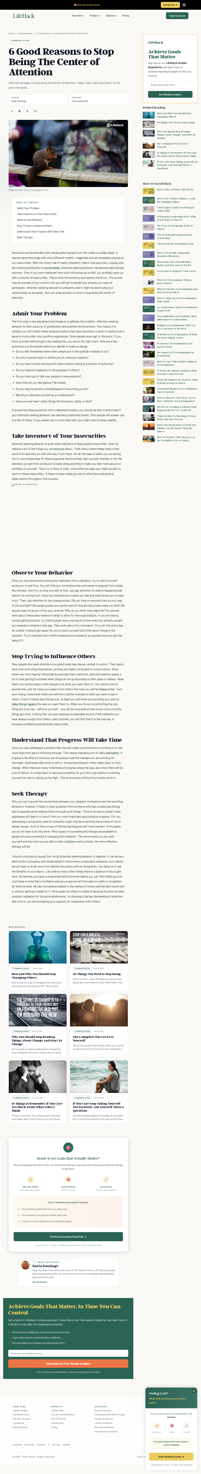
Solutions (110, 15)
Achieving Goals (20, 1427)
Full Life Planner (58, 1418)
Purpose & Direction (104, 1418)
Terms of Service (145, 1456)
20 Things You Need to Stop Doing (97, 974)
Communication (25, 33)
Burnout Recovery (103, 1410)
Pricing (125, 15)
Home (11, 33)
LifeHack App (57, 1410)
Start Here (77, 15)
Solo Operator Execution (106, 1431)
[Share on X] (27, 111)
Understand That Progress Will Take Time (41, 231)
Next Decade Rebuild (104, 1427)
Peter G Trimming (32, 190)
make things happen (24, 704)
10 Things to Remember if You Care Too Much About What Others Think (37, 1107)
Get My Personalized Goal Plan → (68, 1236)
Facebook (17, 1444)
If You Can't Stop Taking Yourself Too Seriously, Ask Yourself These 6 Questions (98, 1107)
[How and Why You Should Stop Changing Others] (38, 947)
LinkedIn (66, 1444)
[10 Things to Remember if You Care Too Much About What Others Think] (38, 1076)
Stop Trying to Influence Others (34, 225)
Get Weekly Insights (170, 94)
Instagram (29, 1444)
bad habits (112, 753)
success (61, 370)
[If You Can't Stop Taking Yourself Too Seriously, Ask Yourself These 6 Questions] (99, 1076)
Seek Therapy (25, 237)
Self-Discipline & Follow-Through (110, 1414)
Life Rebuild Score (21, 1414)
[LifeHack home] (24, 16)
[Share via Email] (35, 111)
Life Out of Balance (103, 1423)
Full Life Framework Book (63, 1414)
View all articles (39, 1282)
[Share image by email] (119, 489)
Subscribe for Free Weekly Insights (68, 1363)
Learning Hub (57, 1423)
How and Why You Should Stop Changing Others (34, 975)
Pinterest (41, 1444)
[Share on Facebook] (12, 111)
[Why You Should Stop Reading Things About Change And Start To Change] (38, 1010)
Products (94, 15)
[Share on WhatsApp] (114, 489)
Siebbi (12, 190)
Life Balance (18, 1423)
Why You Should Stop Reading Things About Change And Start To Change (37, 1040)
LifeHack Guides (20, 1410)
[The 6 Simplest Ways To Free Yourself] (99, 1010)
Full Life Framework (22, 1418)
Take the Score (177, 15)
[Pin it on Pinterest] (19, 111)
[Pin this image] (103, 489)
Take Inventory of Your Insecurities (37, 213)
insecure (59, 449)
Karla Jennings (19, 101)
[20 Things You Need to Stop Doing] (99, 947)
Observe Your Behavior (30, 219)
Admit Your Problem (28, 208)
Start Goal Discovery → (171, 1456)
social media (52, 268)
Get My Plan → (170, 4)
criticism (69, 841)
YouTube (56, 1444)
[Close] (184, 5)
